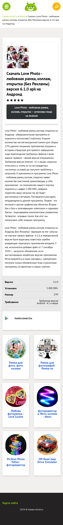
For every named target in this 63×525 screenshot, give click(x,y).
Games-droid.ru (35, 509)
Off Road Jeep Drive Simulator (47, 461)
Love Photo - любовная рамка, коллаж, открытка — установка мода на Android (31, 111)
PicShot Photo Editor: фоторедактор (15, 462)
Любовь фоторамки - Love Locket (16, 414)
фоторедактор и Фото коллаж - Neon (47, 414)
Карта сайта (10, 503)
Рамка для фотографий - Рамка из (47, 365)
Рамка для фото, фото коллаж (15, 365)
